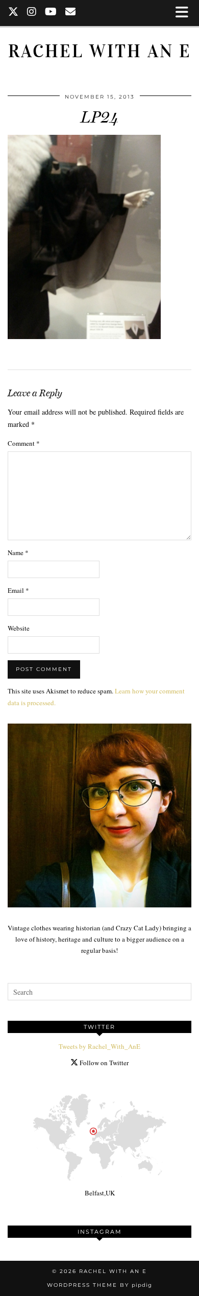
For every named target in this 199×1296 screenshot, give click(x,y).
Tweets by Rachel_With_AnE (99, 1046)
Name (18, 552)
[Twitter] (13, 12)
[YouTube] (51, 12)
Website (19, 628)
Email (18, 590)
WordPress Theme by (99, 1285)
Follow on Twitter (103, 1062)
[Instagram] (32, 12)
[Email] (70, 12)
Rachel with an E (99, 51)
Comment (24, 443)
